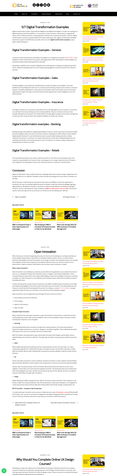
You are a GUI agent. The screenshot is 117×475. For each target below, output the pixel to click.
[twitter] (34, 5)
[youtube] (45, 5)
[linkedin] (48, 5)
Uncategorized (16, 222)
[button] (4, 470)
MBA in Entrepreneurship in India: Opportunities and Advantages (21, 227)
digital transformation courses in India (57, 188)
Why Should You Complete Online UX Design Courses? (27, 404)
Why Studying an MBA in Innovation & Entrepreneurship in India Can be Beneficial (45, 227)
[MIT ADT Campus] (19, 6)
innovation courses (63, 392)
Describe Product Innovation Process (63, 403)
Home (16, 14)
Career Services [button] (46, 14)
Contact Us (76, 14)
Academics (34, 14)
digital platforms (70, 58)
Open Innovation (20, 197)
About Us (24, 14)
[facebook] (37, 5)
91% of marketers (64, 288)
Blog (67, 14)
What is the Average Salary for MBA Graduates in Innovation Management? (66, 227)
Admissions (58, 14)
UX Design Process (69, 197)
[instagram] (41, 5)
